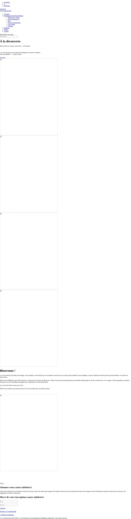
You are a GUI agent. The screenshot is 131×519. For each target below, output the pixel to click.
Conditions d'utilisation (7, 515)
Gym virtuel (11, 24)
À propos (6, 14)
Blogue (6, 29)
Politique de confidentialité (8, 511)
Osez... (2, 483)
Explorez (2, 57)
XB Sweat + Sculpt (13, 17)
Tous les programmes (14, 22)
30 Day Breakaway (13, 19)
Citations (10, 26)
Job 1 (9, 21)
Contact (6, 31)
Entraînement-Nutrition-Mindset (13, 16)
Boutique (6, 28)
